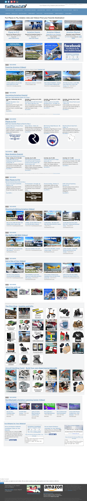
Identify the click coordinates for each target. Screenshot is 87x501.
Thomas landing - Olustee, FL (51, 183)
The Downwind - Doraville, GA (32, 183)
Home (66, 4)
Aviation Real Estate (57, 10)
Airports (48, 10)
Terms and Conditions (73, 4)
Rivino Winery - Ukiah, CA (31, 125)
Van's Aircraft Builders (30, 10)
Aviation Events (19, 10)
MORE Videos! (32, 13)
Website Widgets (59, 13)
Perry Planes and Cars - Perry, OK (71, 159)
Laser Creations (41, 10)
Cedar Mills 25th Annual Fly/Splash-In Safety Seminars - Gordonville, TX (14, 161)
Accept (2, 483)
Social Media (68, 13)
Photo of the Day (67, 10)
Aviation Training (48, 13)
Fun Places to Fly (9, 10)
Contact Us (80, 4)
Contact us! (14, 13)
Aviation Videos (23, 13)
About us (75, 10)
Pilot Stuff (39, 13)
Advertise (7, 13)
